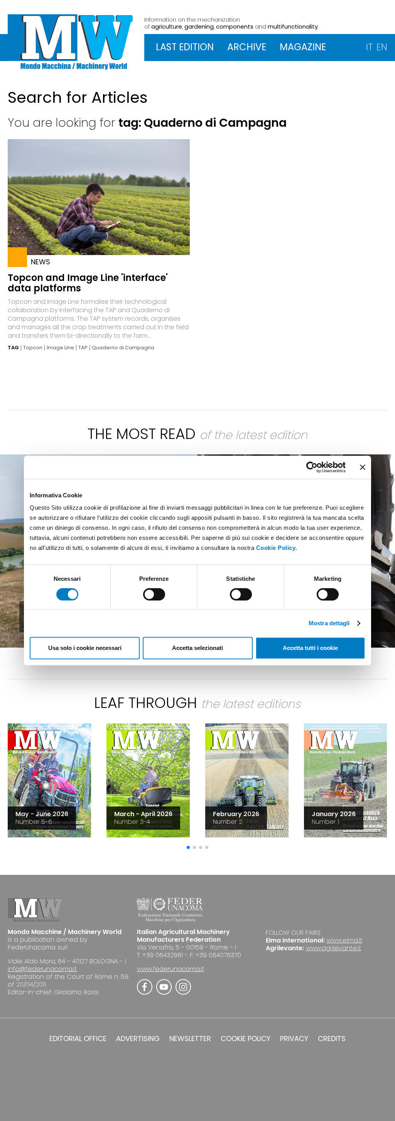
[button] (188, 847)
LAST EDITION (185, 47)
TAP (83, 347)
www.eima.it (344, 940)
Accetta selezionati (197, 648)
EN (381, 47)
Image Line (60, 347)
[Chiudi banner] (362, 467)
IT (369, 47)
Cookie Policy (276, 547)
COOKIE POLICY (245, 1038)
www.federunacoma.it (170, 969)
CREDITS (332, 1038)
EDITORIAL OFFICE (77, 1038)
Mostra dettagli (329, 623)
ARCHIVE (246, 47)
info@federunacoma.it (42, 969)
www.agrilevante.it (333, 948)
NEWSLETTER (190, 1038)
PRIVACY (294, 1038)
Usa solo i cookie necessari (85, 648)
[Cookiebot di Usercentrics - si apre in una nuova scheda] (312, 467)
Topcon (32, 347)
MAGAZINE (303, 47)
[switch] (154, 594)
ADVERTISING (138, 1038)
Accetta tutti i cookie (310, 648)
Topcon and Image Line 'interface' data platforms (88, 282)
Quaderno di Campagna (123, 347)
